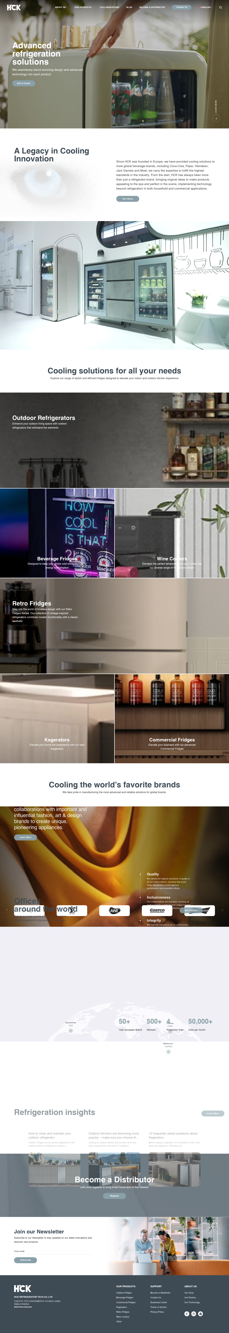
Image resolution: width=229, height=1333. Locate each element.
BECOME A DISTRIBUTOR (152, 7)
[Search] (220, 7)
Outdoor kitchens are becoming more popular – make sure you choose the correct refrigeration (114, 1136)
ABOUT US (60, 7)
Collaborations (109, 7)
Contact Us (181, 7)
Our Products (83, 7)
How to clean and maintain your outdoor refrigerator (50, 1135)
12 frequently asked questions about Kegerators (173, 1135)
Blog (129, 7)
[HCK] (14, 7)
